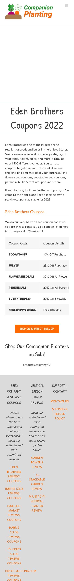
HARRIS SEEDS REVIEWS (14, 532)
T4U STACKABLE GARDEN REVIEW (37, 481)
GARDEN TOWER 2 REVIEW (37, 462)
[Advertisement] (37, 64)
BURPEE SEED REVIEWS (14, 491)
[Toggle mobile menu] (67, 5)
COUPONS (14, 481)
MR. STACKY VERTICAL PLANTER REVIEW (37, 503)
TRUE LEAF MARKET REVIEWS (14, 510)
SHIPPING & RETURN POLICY (60, 414)
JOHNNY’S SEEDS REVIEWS (14, 554)
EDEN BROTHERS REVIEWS (14, 472)
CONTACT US (60, 401)
